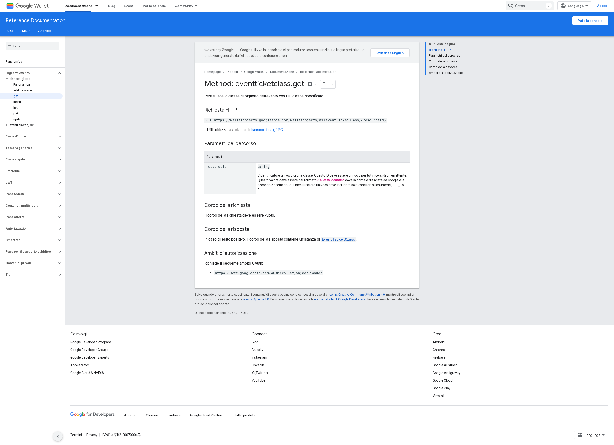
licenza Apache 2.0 (256, 299)
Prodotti (232, 72)
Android (44, 31)
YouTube (258, 380)
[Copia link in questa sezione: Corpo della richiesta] (255, 205)
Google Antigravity (446, 373)
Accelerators (80, 365)
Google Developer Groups (89, 350)
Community (184, 6)
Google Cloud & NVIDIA (87, 373)
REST (9, 31)
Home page (212, 72)
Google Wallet (254, 72)
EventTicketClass (338, 239)
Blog (111, 6)
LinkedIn (258, 365)
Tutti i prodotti (244, 415)
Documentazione (78, 6)
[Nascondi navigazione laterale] (58, 436)
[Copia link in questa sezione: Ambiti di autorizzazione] (261, 253)
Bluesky (257, 350)
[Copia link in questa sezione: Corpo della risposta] (254, 229)
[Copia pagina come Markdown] (324, 84)
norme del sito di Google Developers (339, 299)
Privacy (91, 435)
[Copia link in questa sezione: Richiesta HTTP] (242, 110)
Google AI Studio (445, 365)
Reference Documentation (35, 21)
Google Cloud (443, 380)
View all (438, 396)
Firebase (439, 357)
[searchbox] (32, 46)
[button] (28, 73)
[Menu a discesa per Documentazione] (98, 6)
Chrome (439, 350)
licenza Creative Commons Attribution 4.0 (356, 294)
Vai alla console (590, 20)
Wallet (41, 6)
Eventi (129, 6)
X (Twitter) (260, 373)
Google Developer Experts (89, 357)
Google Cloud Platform (207, 415)
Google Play (441, 388)
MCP (26, 31)
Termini (76, 435)
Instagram (259, 357)
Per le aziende (154, 6)
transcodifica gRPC (267, 129)
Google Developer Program (90, 342)
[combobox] (530, 5)
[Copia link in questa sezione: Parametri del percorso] (261, 144)
